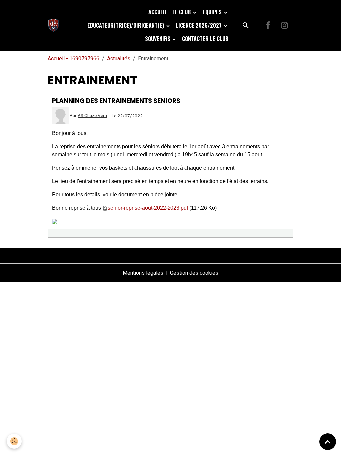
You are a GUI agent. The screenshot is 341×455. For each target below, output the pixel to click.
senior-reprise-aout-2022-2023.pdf (148, 208)
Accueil (157, 12)
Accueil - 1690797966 (73, 58)
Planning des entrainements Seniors (116, 100)
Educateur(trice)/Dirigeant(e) (126, 25)
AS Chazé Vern (92, 115)
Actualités (118, 58)
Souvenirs (158, 39)
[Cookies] (14, 441)
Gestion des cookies (194, 273)
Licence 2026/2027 (199, 25)
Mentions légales (143, 273)
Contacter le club (205, 39)
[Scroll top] (327, 441)
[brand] (55, 25)
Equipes (213, 12)
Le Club (182, 12)
